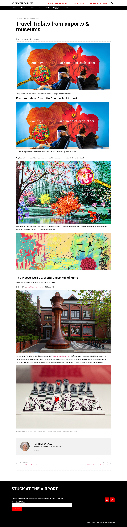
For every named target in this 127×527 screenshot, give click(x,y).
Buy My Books (79, 3)
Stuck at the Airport (34, 488)
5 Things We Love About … (99, 3)
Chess (54, 431)
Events (47, 8)
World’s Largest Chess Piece (60, 356)
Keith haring (73, 431)
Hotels (32, 8)
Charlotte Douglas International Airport (39, 431)
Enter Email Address (19, 502)
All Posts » (37, 450)
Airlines (14, 8)
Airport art (21, 431)
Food (39, 8)
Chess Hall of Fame (63, 431)
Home (17, 18)
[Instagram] (112, 499)
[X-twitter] (107, 499)
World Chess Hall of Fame (34, 287)
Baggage (56, 8)
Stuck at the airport (22, 3)
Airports (23, 8)
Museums (66, 8)
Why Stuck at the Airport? (58, 3)
